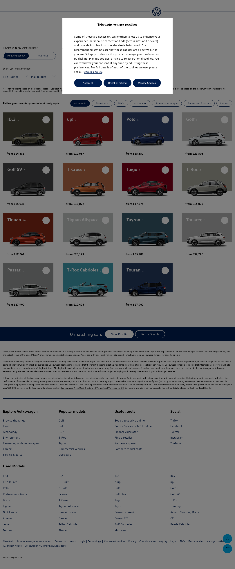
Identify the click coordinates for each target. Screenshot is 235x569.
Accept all (88, 83)
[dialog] (117, 284)
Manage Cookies (147, 83)
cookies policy (93, 72)
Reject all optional (117, 83)
